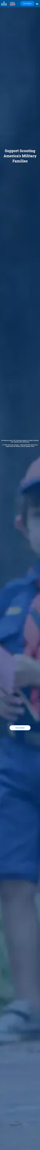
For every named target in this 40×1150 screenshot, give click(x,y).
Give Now (27, 3)
